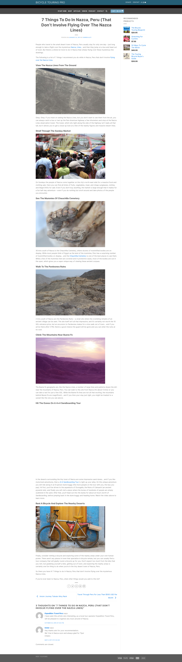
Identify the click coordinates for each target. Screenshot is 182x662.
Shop (70, 11)
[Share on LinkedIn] (84, 586)
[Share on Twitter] (72, 586)
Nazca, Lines (76, 47)
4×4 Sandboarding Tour (69, 482)
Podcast (92, 11)
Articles (76, 11)
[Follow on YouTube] (145, 2)
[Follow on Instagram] (143, 2)
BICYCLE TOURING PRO (50, 2)
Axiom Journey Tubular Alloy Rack (53, 596)
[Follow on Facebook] (141, 2)
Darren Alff (87, 37)
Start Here (62, 11)
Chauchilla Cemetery (78, 256)
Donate (128, 2)
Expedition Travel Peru (54, 613)
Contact (136, 2)
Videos (84, 11)
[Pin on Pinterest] (80, 586)
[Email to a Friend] (76, 586)
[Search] (106, 11)
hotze (47, 628)
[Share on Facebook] (69, 586)
